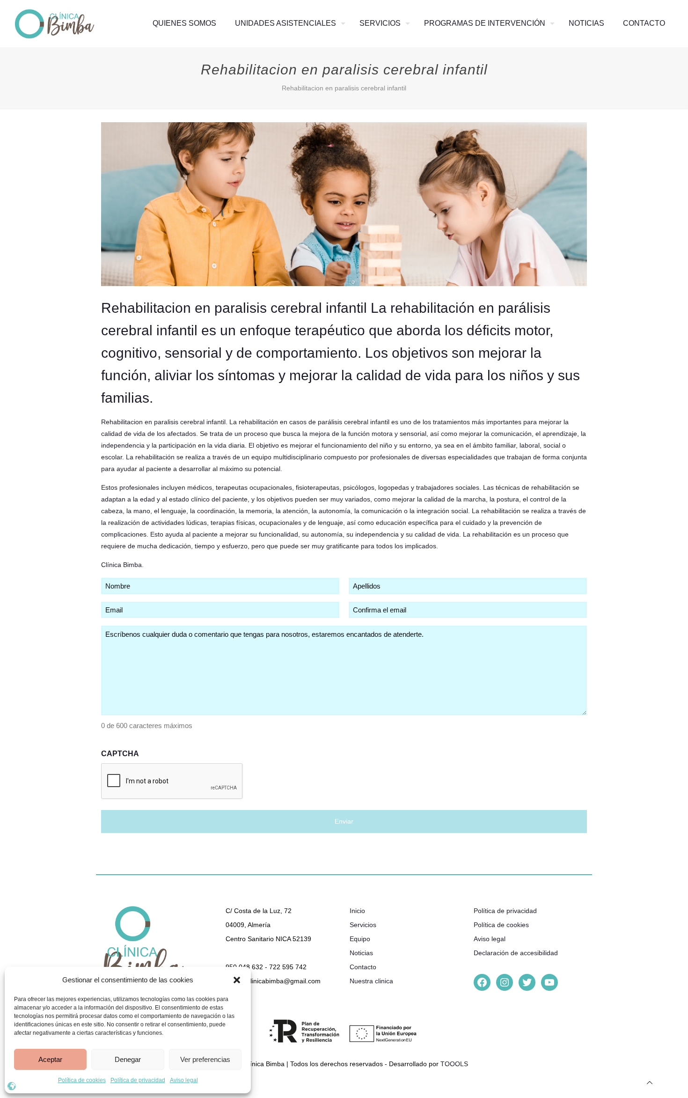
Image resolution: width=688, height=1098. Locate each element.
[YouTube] (549, 982)
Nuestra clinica (371, 981)
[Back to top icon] (649, 1083)
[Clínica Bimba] (54, 23)
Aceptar (50, 1059)
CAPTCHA (120, 754)
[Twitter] (527, 982)
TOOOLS (454, 1064)
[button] (237, 980)
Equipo (360, 939)
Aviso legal (184, 1080)
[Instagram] (504, 982)
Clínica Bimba (121, 564)
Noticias (361, 953)
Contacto (363, 967)
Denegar (128, 1059)
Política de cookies (82, 1080)
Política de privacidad (137, 1080)
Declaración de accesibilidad (516, 953)
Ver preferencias (205, 1059)
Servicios (363, 925)
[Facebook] (482, 982)
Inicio (357, 910)
